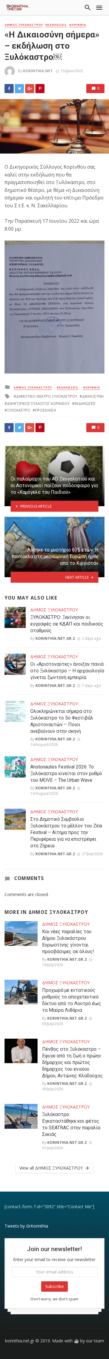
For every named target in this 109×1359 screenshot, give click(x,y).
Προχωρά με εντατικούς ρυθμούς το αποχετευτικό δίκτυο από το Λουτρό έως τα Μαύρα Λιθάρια (71, 1000)
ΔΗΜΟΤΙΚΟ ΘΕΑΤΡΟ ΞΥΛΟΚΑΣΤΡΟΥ (46, 396)
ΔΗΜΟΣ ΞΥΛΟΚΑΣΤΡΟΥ (24, 25)
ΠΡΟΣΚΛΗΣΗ (45, 410)
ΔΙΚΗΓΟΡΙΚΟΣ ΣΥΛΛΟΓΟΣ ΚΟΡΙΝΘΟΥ (38, 403)
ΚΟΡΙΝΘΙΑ (77, 25)
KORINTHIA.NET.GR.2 (55, 638)
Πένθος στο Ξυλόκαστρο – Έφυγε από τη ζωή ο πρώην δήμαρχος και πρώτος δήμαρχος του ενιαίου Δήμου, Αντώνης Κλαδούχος (72, 1062)
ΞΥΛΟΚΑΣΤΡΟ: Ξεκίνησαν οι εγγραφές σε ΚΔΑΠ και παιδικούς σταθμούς (66, 623)
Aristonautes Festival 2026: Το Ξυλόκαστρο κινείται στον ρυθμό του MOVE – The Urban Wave (66, 773)
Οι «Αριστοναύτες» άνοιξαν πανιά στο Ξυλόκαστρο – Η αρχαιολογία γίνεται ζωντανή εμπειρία (67, 670)
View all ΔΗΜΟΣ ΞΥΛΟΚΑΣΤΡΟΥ (51, 1168)
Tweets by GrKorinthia (26, 1226)
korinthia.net (38, 70)
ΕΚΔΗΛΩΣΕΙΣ (56, 25)
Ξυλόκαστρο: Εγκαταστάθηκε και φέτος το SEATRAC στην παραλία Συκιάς (71, 1124)
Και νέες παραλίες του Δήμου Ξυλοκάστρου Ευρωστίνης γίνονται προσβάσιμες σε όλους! (68, 941)
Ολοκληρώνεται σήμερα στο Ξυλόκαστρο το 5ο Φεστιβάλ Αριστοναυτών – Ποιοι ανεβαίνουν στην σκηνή (61, 721)
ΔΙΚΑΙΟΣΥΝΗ (93, 396)
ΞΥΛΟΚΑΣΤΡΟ (18, 410)
